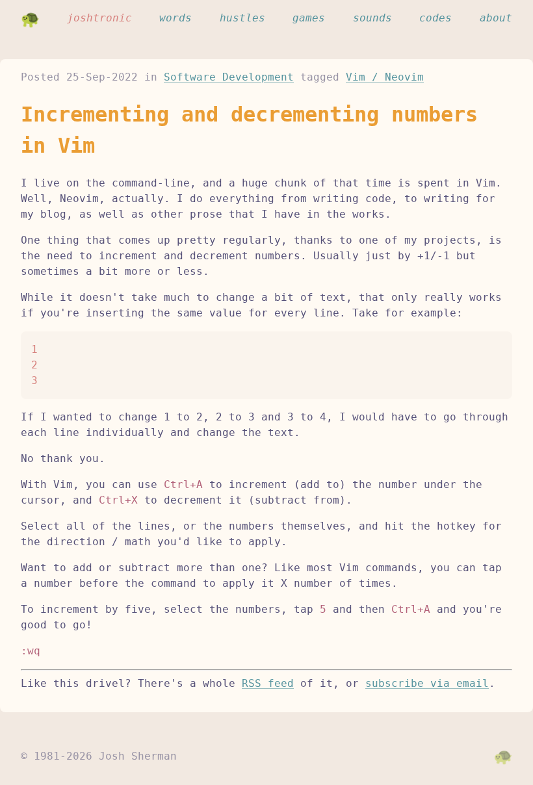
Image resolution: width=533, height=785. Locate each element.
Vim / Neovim (385, 77)
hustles (242, 18)
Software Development (229, 77)
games (308, 18)
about (496, 18)
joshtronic (99, 18)
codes (435, 18)
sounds (372, 18)
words (175, 18)
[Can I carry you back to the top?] (503, 756)
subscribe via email (427, 683)
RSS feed (268, 683)
